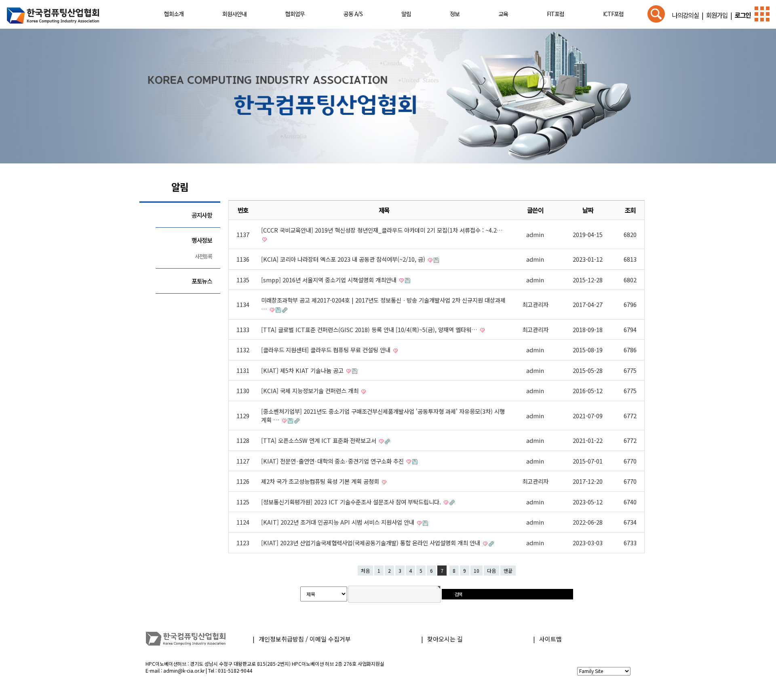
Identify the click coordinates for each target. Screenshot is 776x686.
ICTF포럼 (613, 14)
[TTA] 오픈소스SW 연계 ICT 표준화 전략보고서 (319, 440)
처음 (365, 570)
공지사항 (202, 215)
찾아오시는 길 (445, 639)
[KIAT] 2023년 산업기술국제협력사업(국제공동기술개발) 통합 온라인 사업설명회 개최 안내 (371, 542)
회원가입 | (718, 15)
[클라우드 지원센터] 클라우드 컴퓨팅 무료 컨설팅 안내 (326, 349)
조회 (630, 210)
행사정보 (202, 240)
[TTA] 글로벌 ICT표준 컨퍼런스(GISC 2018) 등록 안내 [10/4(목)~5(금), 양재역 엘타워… (370, 329)
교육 (503, 14)
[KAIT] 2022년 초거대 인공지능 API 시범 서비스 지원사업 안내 (338, 522)
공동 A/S (353, 14)
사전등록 (203, 256)
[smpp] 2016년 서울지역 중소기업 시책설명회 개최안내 (329, 279)
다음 (491, 570)
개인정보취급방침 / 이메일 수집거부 (305, 639)
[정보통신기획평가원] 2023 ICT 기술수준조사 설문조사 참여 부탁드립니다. (352, 502)
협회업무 (295, 14)
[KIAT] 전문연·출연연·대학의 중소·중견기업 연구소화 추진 (333, 461)
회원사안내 (234, 14)
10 (476, 570)
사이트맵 (550, 639)
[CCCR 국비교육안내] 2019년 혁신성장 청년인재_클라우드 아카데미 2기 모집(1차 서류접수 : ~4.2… (382, 230)
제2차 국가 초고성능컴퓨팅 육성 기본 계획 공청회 (321, 481)
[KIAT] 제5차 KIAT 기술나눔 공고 (303, 370)
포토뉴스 (202, 281)
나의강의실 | (687, 15)
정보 (455, 14)
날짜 (587, 210)
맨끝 (508, 570)
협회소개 (173, 14)
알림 (406, 14)
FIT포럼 (555, 14)
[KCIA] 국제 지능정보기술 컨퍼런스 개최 (310, 390)
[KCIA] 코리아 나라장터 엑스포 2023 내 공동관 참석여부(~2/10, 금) (344, 259)
